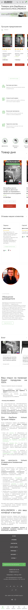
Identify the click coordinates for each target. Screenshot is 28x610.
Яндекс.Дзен (21, 586)
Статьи (13, 558)
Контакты (14, 543)
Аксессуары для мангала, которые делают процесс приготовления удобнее (9, 358)
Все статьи (26, 337)
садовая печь (13, 443)
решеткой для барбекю (10, 439)
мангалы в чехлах (17, 484)
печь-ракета (18, 477)
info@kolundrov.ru (14, 572)
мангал (12, 433)
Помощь (13, 550)
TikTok (12, 590)
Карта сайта (14, 547)
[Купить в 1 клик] (4, 183)
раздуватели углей (8, 453)
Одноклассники (17, 586)
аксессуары (13, 450)
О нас (14, 536)
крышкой (24, 438)
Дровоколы (5, 146)
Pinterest (15, 590)
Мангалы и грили (15, 146)
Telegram (10, 586)
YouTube (14, 586)
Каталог (13, 554)
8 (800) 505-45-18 (14, 569)
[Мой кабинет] (22, 2)
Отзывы (14, 539)
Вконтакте (6, 586)
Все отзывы (26, 216)
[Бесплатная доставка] (14, 14)
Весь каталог (26, 153)
